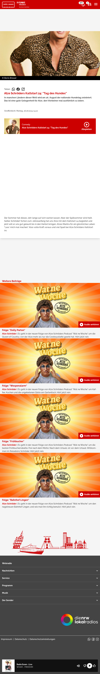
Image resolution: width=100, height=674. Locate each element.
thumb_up (94, 665)
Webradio (7, 563)
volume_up (78, 666)
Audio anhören (89, 324)
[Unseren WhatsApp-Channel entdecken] (89, 639)
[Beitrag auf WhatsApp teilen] (13, 89)
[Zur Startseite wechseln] (8, 4)
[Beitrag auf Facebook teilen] (18, 89)
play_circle (89, 666)
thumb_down (84, 665)
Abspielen (87, 125)
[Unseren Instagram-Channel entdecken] (97, 639)
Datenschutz (21, 639)
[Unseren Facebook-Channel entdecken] (93, 639)
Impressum (6, 639)
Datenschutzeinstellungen (42, 639)
